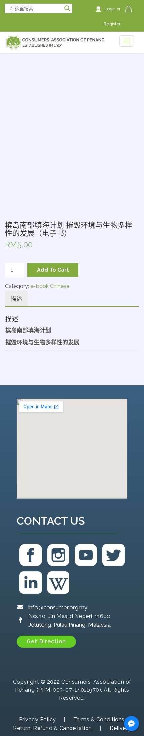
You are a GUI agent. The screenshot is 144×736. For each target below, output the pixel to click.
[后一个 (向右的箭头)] (132, 368)
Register (112, 24)
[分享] (122, 7)
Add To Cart (53, 270)
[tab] (16, 299)
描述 (16, 298)
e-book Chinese (49, 286)
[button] (46, 642)
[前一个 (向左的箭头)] (11, 368)
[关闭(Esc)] (136, 7)
